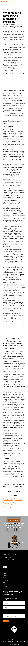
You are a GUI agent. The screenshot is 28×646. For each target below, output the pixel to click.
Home (4, 573)
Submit (6, 621)
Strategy (10, 491)
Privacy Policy (6, 586)
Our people (6, 580)
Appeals (17, 491)
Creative (14, 495)
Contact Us (6, 584)
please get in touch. (8, 488)
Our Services (6, 577)
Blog (4, 582)
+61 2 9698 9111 (7, 564)
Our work (5, 575)
